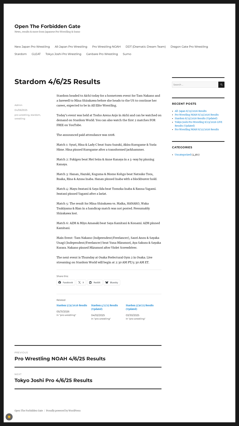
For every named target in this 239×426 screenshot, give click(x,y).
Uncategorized (183, 154)
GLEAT (36, 54)
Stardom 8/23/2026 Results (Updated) (196, 118)
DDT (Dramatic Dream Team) (146, 46)
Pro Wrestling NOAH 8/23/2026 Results (197, 114)
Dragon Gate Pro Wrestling (189, 46)
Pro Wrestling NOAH (106, 46)
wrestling (20, 118)
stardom (35, 114)
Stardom (21, 54)
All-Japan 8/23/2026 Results (191, 111)
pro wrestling (22, 114)
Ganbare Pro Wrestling (102, 54)
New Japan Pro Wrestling (32, 46)
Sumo (127, 54)
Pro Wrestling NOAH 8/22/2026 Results (197, 129)
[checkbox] (9, 416)
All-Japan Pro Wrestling (71, 46)
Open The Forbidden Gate (47, 26)
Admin (18, 105)
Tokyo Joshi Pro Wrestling (63, 54)
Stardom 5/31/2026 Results (72, 305)
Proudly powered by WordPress (63, 410)
